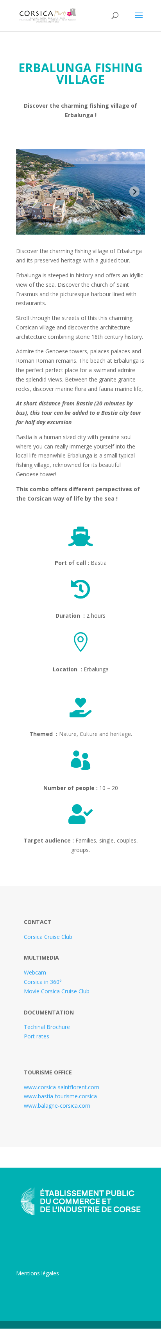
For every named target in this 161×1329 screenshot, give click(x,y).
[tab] (75, 220)
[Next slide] (134, 191)
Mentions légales (37, 1273)
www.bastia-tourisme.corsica (60, 1096)
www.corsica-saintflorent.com (61, 1087)
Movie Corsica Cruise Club (56, 991)
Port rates (36, 1036)
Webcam (35, 972)
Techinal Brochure (47, 1027)
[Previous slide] (26, 191)
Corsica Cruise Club (48, 936)
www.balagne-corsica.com (57, 1105)
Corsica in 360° (43, 981)
